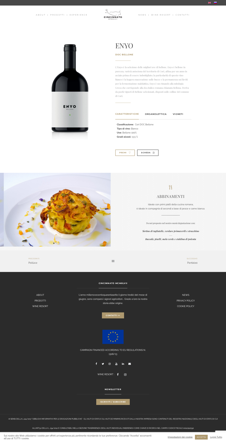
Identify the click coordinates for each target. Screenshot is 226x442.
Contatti (183, 15)
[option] (55, 210)
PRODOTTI (40, 300)
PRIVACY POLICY (186, 300)
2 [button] (57, 243)
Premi (123, 152)
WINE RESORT (40, 306)
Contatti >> (113, 315)
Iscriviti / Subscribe (113, 402)
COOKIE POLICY (185, 306)
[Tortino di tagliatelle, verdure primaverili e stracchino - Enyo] (55, 210)
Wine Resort (161, 15)
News (142, 15)
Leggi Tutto (216, 437)
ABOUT (40, 295)
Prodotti (57, 15)
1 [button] (54, 243)
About (41, 15)
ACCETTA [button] (201, 437)
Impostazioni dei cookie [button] (180, 437)
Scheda (146, 152)
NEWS (185, 295)
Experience (79, 15)
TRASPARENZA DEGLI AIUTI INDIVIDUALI (105, 428)
